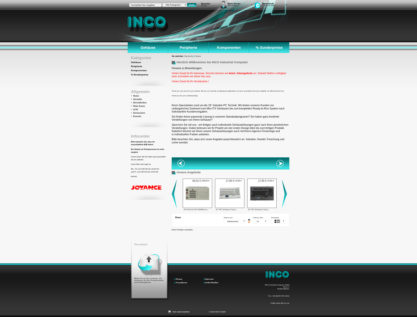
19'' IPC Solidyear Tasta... (226, 210)
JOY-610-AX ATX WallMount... (195, 210)
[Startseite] (148, 24)
